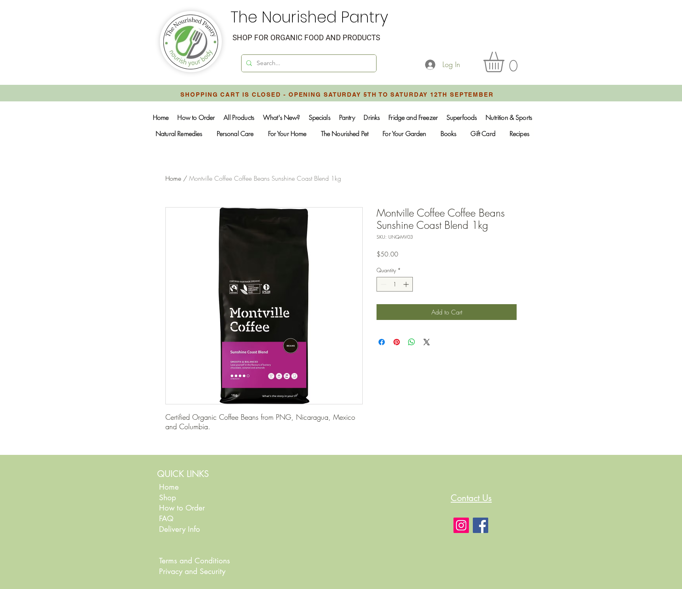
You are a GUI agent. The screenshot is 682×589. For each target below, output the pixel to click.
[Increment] (407, 284)
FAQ (166, 519)
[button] (505, 62)
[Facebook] (480, 525)
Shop (167, 498)
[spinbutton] (395, 284)
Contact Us (471, 497)
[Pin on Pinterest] (396, 342)
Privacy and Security (192, 571)
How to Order (183, 508)
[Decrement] (383, 284)
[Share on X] (426, 342)
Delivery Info (179, 529)
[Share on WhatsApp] (411, 342)
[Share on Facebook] (381, 342)
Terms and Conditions (194, 561)
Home (173, 178)
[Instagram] (461, 525)
